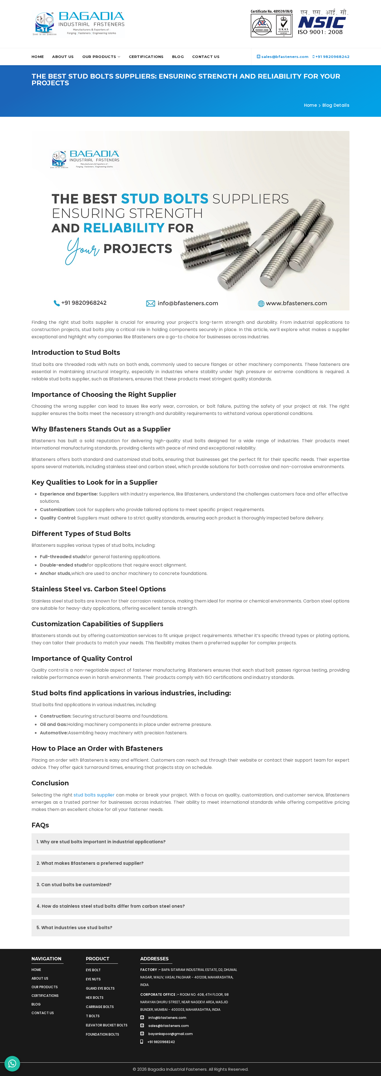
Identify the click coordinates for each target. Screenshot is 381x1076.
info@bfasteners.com (167, 1017)
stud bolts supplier (94, 795)
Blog (178, 56)
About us (40, 978)
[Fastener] (78, 24)
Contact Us (206, 56)
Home (38, 56)
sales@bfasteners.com (284, 56)
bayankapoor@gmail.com (170, 1033)
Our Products (99, 56)
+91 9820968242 (331, 56)
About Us (63, 56)
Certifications (146, 56)
